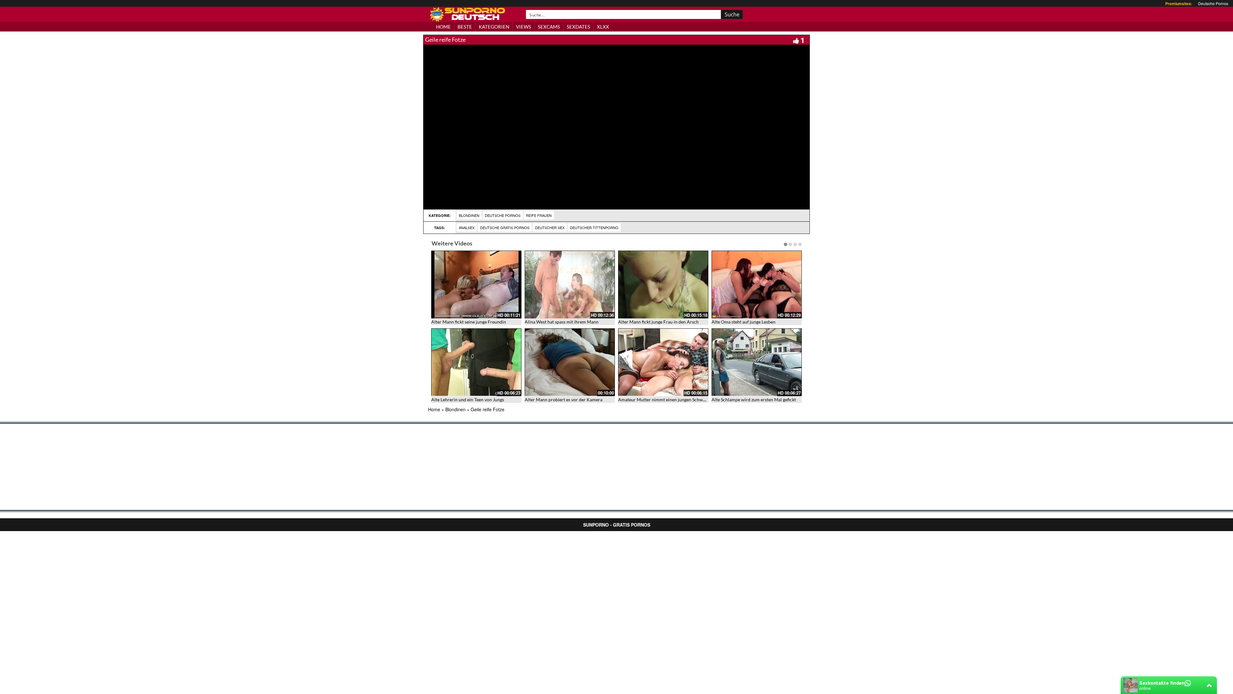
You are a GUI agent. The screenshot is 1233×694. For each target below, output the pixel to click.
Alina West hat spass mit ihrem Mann (562, 322)
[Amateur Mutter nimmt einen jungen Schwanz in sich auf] (663, 362)
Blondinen (469, 215)
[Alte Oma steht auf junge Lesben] (757, 284)
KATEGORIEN (494, 27)
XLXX (603, 27)
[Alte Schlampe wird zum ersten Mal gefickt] (757, 362)
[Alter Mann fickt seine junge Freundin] (476, 284)
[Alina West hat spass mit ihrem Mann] (570, 284)
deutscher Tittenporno (594, 227)
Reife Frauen (539, 215)
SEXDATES (578, 27)
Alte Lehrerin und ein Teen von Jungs (467, 399)
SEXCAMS (549, 27)
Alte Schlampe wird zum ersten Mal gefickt (754, 399)
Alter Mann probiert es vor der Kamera (563, 399)
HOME (443, 27)
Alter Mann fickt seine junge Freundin (468, 322)
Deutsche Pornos (1213, 3)
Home (434, 409)
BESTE (465, 27)
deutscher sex (549, 227)
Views (523, 27)
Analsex (467, 227)
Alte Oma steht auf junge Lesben (743, 322)
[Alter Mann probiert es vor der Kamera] (570, 362)
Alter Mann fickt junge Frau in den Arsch (658, 322)
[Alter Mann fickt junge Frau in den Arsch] (663, 284)
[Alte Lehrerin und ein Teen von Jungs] (476, 362)
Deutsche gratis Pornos (504, 227)
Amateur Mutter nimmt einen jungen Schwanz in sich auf (674, 399)
